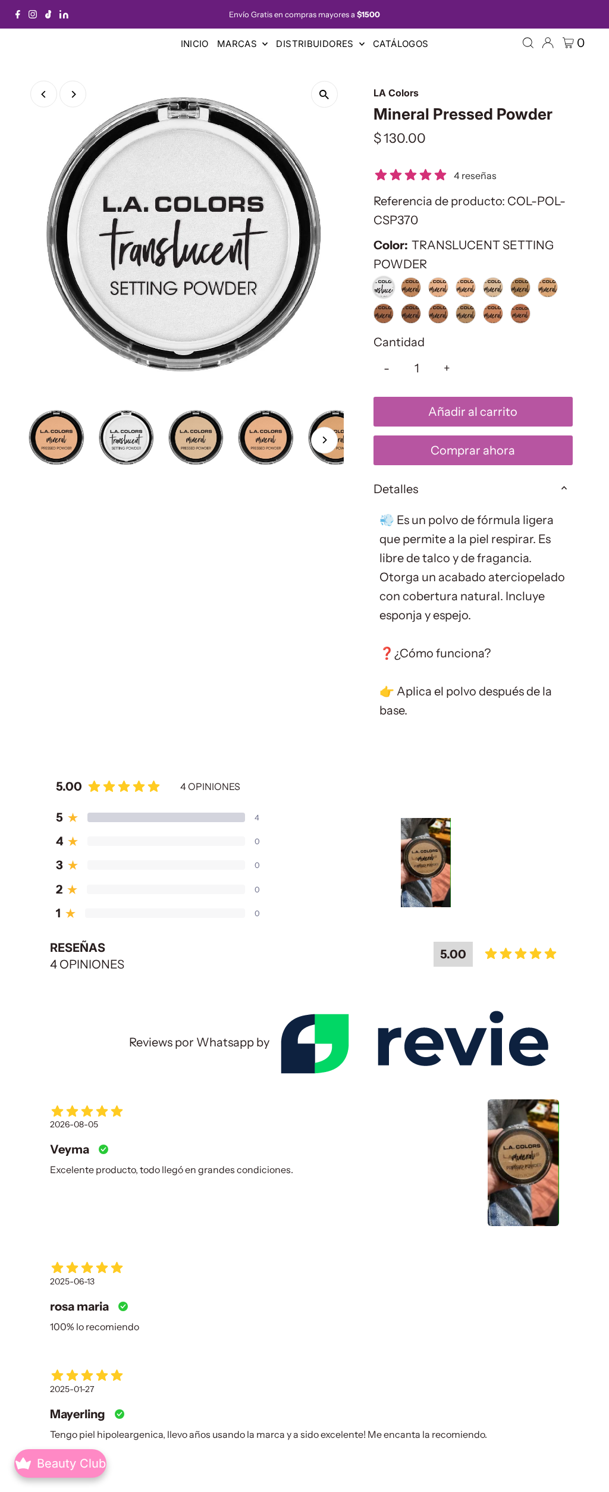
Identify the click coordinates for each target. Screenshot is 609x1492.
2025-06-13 (72, 1281)
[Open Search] (528, 42)
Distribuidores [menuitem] (316, 43)
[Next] (72, 94)
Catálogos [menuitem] (400, 43)
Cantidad (399, 342)
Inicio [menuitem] (195, 43)
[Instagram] (33, 14)
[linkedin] (63, 14)
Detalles (395, 489)
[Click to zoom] (324, 94)
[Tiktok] (48, 14)
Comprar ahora (473, 450)
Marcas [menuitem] (238, 43)
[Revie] (414, 1042)
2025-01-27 (72, 1389)
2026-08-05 (74, 1124)
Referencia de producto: (439, 201)
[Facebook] (17, 14)
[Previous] (43, 94)
